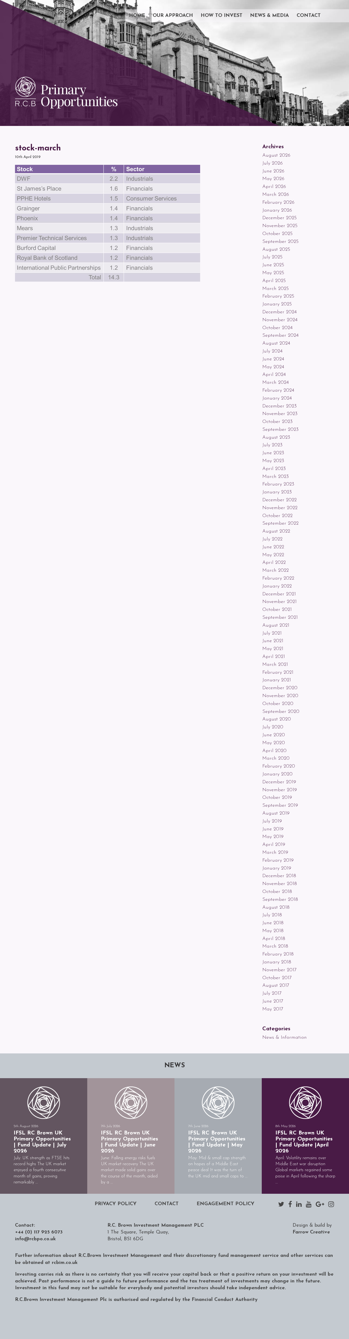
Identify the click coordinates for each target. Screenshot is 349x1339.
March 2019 (275, 852)
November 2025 (279, 226)
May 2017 (272, 1009)
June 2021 (272, 641)
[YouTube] (309, 1204)
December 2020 (279, 688)
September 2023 (280, 429)
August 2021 (275, 625)
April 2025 (274, 281)
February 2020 (278, 766)
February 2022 (278, 578)
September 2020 (280, 711)
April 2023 (274, 468)
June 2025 (273, 265)
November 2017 (279, 970)
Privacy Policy (116, 1204)
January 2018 (276, 962)
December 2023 (279, 406)
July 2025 (272, 257)
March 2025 (275, 288)
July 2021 (272, 633)
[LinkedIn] (299, 1204)
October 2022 (277, 516)
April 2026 (274, 186)
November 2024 (279, 320)
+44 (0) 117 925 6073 (39, 1232)
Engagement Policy (225, 1204)
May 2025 (273, 273)
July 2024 (272, 351)
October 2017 (277, 978)
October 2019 (277, 797)
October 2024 (277, 328)
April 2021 (273, 656)
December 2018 (279, 876)
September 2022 (280, 523)
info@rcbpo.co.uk (35, 1239)
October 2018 (277, 891)
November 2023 (279, 414)
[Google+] (320, 1204)
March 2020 (276, 758)
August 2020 (276, 719)
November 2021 (279, 601)
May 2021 (272, 649)
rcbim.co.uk (65, 1262)
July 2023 (272, 445)
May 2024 (273, 367)
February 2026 (278, 202)
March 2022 (275, 570)
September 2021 (280, 617)
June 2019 (273, 829)
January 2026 (277, 210)
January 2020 (277, 774)
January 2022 (277, 586)
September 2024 (280, 335)
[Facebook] (290, 1204)
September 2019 (280, 805)
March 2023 (275, 476)
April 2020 (274, 751)
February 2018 (278, 954)
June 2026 (273, 171)
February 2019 (278, 860)
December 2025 (279, 218)
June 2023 (273, 453)
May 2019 (273, 836)
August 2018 (276, 907)
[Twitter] (281, 1204)
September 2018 (280, 899)
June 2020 (273, 735)
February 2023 (278, 484)
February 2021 (277, 672)
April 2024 (274, 374)
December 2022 (279, 500)
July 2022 (272, 539)
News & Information (284, 1037)
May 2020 (273, 743)
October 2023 (277, 421)
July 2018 (272, 915)
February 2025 (278, 296)
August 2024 (276, 343)
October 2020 (277, 703)
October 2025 (277, 233)
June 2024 (273, 359)
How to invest (221, 15)
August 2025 (276, 249)
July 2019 (272, 821)
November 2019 (279, 790)
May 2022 (273, 555)
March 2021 (275, 664)
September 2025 (280, 241)
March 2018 (275, 946)
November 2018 (279, 884)
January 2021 (276, 680)
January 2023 (277, 492)
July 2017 (272, 993)
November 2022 (279, 508)
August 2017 (275, 985)
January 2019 (276, 868)
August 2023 (276, 437)
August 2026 (276, 155)
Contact (309, 15)
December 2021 (279, 594)
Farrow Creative (311, 1232)
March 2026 (275, 194)
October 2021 (277, 609)
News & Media (269, 15)
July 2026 (272, 163)
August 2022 (276, 531)
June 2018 (273, 923)
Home (137, 15)
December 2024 (279, 312)
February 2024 (278, 390)
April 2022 (274, 562)
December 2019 (279, 782)
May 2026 (273, 179)
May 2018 (273, 931)
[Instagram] (331, 1204)
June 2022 (273, 547)
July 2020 (272, 727)
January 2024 (277, 398)
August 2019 (276, 813)
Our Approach (173, 15)
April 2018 (273, 938)
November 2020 (280, 696)
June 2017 (272, 1001)
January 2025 (277, 304)
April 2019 (273, 844)
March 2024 (275, 382)
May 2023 (273, 461)
